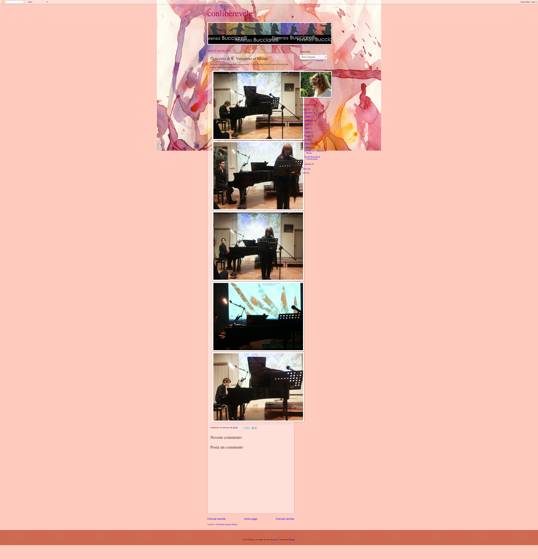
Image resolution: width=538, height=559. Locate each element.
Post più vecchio (285, 519)
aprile (307, 140)
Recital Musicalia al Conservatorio (312, 158)
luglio (307, 128)
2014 (305, 173)
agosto (308, 124)
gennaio (308, 164)
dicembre (309, 113)
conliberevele (230, 12)
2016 (305, 109)
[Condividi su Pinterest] (255, 427)
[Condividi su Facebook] (253, 427)
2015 (305, 169)
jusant (275, 540)
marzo (307, 144)
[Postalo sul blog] (247, 427)
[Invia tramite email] (245, 427)
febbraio (308, 148)
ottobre (308, 116)
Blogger (292, 540)
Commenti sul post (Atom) (226, 524)
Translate (319, 60)
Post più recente (216, 519)
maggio (308, 136)
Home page (250, 519)
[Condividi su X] (250, 427)
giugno (308, 132)
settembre (309, 120)
